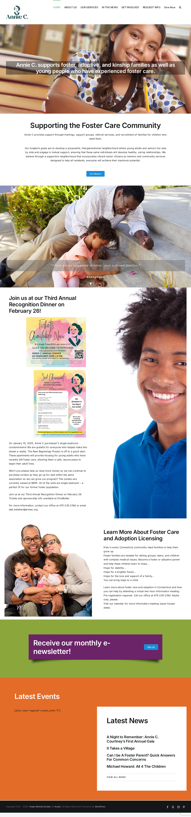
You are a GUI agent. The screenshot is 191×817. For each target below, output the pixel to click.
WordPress (100, 806)
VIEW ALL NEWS (116, 777)
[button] (180, 7)
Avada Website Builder (40, 806)
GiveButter (63, 498)
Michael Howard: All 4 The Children (136, 766)
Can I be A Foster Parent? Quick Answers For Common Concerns (141, 757)
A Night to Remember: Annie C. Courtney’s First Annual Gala (133, 739)
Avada (57, 806)
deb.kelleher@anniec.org (23, 509)
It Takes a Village (121, 748)
